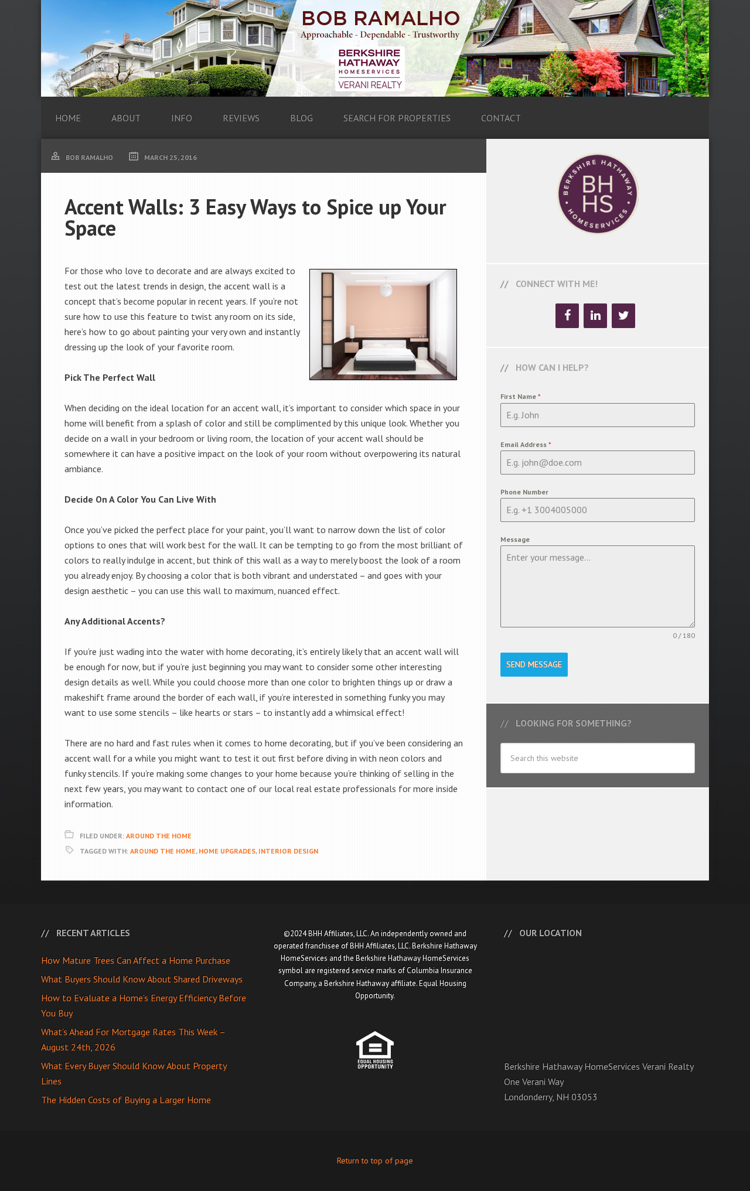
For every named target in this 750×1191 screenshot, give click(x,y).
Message (515, 539)
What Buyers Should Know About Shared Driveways (142, 979)
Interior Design (288, 851)
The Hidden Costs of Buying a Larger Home (126, 1099)
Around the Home (163, 851)
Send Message (534, 664)
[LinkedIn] (595, 315)
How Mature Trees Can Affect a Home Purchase (135, 960)
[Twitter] (623, 315)
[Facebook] (567, 315)
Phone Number (524, 491)
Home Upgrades (227, 851)
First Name (520, 396)
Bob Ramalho (375, 48)
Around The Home (159, 835)
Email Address (525, 444)
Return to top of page (375, 1160)
